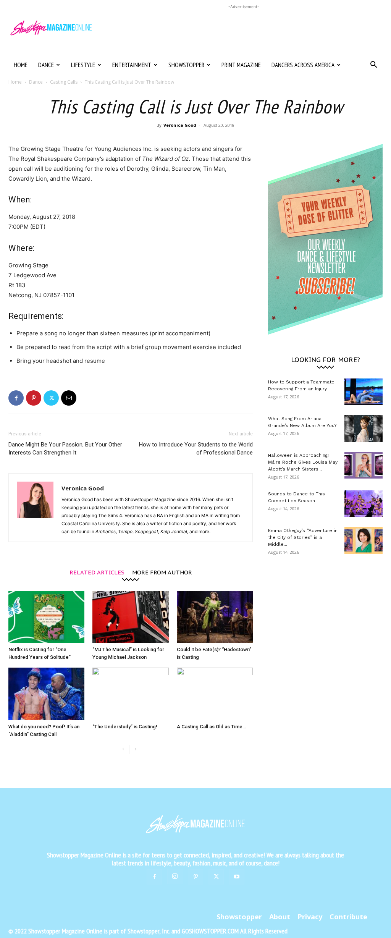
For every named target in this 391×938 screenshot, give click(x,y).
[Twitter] (51, 398)
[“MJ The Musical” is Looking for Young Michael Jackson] (130, 617)
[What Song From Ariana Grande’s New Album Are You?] (363, 428)
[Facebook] (16, 398)
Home (20, 65)
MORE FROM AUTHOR (162, 572)
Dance (46, 65)
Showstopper (186, 65)
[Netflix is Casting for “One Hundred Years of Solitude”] (46, 617)
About (279, 916)
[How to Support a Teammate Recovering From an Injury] (363, 391)
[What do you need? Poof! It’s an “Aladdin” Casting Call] (46, 694)
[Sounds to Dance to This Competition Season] (363, 503)
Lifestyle (83, 65)
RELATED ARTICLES (96, 572)
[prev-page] (123, 749)
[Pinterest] (33, 398)
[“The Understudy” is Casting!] (130, 694)
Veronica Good (179, 125)
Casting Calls (64, 82)
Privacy (309, 916)
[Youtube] (236, 877)
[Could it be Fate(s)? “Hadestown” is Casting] (215, 617)
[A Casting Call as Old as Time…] (215, 694)
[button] (373, 65)
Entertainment (131, 65)
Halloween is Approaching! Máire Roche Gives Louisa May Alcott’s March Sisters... (303, 462)
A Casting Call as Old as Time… (211, 726)
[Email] (68, 398)
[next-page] (135, 749)
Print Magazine (241, 65)
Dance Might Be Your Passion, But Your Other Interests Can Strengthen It (65, 448)
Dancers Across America (302, 65)
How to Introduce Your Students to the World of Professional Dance (196, 448)
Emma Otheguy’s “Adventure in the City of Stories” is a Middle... (303, 537)
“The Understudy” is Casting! (124, 726)
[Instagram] (175, 876)
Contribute (348, 916)
